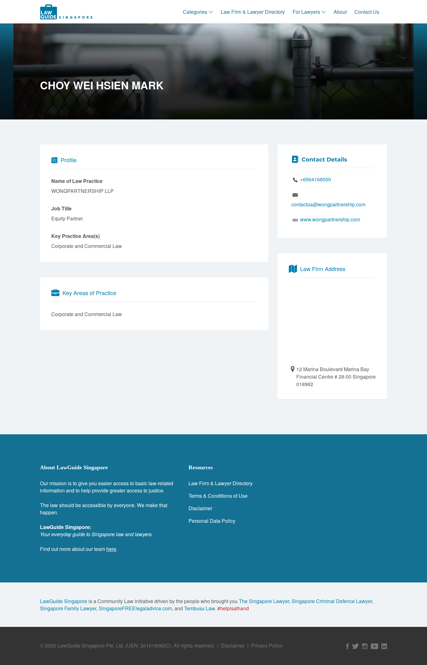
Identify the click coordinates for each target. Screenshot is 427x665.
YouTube (374, 646)
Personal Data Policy (211, 520)
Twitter (355, 646)
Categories (195, 11)
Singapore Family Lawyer (68, 608)
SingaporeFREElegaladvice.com (135, 608)
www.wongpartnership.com (330, 219)
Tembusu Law (199, 608)
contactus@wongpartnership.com (328, 204)
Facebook (347, 646)
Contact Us (366, 11)
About (340, 11)
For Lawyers (306, 11)
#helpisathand (233, 608)
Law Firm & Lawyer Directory (253, 11)
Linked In (384, 646)
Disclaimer (200, 508)
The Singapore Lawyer (264, 601)
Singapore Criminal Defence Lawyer (332, 601)
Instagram (365, 646)
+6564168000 (315, 179)
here (111, 548)
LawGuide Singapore (63, 601)
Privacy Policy (267, 645)
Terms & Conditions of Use (218, 495)
